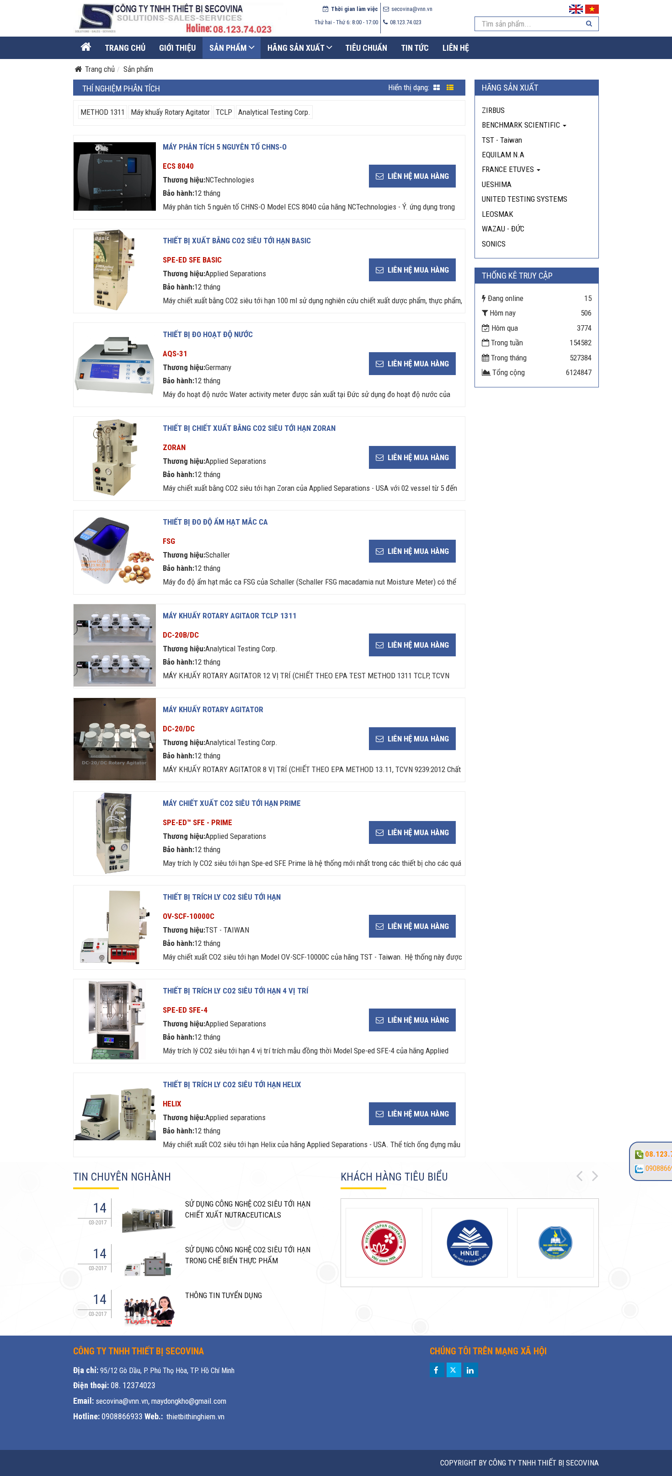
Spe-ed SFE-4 (185, 1009)
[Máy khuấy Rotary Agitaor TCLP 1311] (115, 645)
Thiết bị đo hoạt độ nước (208, 334)
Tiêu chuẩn (366, 48)
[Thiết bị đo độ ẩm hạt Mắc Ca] (115, 551)
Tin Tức (415, 48)
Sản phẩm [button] (228, 48)
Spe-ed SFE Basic (192, 259)
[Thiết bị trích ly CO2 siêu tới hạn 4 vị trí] (115, 1020)
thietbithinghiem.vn (195, 1416)
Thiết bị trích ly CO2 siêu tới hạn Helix (232, 1084)
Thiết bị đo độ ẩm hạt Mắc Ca (215, 521)
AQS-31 (175, 353)
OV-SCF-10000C (188, 916)
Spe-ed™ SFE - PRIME (197, 822)
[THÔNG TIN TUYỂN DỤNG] (148, 1218)
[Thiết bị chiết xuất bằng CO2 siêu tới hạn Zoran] (115, 458)
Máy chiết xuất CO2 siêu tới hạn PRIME (232, 803)
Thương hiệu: (184, 179)
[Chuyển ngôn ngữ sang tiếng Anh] (576, 8)
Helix (172, 1103)
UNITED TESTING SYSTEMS (524, 199)
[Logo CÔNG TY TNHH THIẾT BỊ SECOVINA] (180, 17)
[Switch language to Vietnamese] (592, 8)
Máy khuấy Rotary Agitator (170, 112)
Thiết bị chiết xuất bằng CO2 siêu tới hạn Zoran (249, 428)
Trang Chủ (125, 48)
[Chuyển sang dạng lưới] (437, 88)
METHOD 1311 (102, 112)
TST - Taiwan (502, 140)
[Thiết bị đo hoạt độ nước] (115, 364)
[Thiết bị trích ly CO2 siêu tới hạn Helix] (115, 1114)
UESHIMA (497, 184)
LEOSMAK (497, 214)
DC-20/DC (179, 728)
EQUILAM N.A (503, 154)
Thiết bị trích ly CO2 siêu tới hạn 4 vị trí (235, 990)
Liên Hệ (456, 48)
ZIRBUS (493, 110)
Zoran (174, 447)
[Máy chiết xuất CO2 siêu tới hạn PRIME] (115, 833)
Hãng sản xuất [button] (296, 48)
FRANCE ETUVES (509, 169)
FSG (169, 541)
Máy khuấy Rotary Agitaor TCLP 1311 (230, 615)
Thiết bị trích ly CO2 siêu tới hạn (222, 897)
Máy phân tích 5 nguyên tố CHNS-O (225, 146)
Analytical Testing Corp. (274, 112)
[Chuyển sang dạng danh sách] (450, 88)
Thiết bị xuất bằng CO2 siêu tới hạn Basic (237, 240)
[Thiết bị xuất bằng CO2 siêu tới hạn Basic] (115, 270)
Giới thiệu (177, 48)
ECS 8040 (178, 166)
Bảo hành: (178, 193)
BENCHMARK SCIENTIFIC (522, 124)
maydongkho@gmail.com (188, 1401)
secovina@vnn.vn (122, 1401)
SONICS (494, 243)
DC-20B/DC (181, 634)
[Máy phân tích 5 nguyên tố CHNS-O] (115, 176)
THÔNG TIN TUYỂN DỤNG (223, 1295)
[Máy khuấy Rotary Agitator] (115, 739)
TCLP (224, 112)
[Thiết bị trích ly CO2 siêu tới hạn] (115, 927)
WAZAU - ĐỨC (503, 228)
